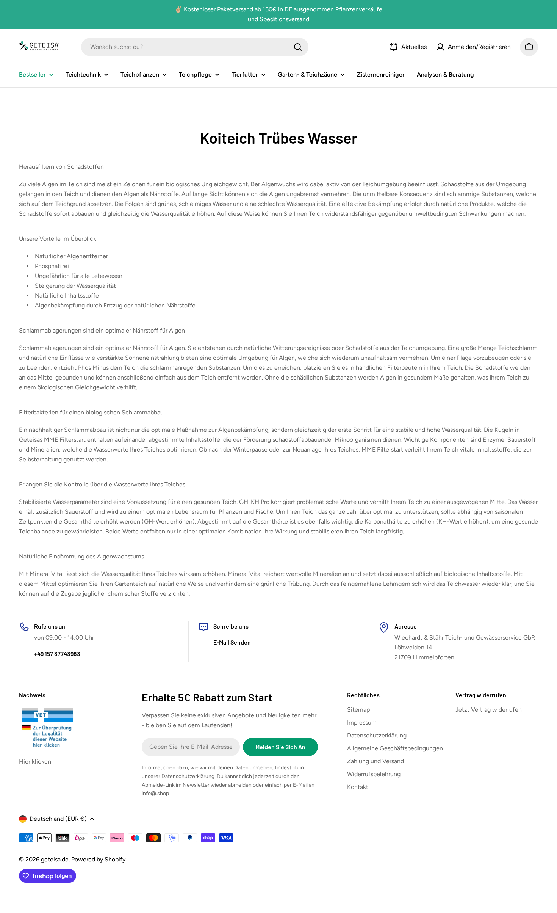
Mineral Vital (47, 573)
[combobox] (194, 47)
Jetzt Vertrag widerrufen (488, 709)
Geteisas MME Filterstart (52, 439)
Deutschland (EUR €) (58, 818)
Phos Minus (93, 367)
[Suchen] (297, 47)
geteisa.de (55, 859)
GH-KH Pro (254, 501)
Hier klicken (35, 761)
